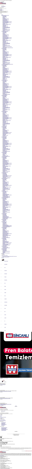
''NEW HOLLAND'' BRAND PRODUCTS (7, 46)
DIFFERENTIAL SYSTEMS (6, 69)
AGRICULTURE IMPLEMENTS (6, 30)
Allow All (5, 468)
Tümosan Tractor (3, 423)
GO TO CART (1, 405)
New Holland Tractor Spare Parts (5, 31)
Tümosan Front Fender (4, 428)
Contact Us (3, 257)
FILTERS (4, 17)
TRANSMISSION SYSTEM (6, 34)
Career (1, 416)
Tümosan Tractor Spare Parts (4, 95)
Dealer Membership (3, 6)
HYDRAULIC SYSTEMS (5, 70)
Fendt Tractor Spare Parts (4, 213)
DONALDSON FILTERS (5, 172)
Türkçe (2, 2)
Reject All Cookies (2, 468)
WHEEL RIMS (4, 75)
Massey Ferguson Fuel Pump (4, 427)
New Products (3, 253)
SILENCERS (4, 67)
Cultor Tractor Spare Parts (4, 248)
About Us (4, 254)
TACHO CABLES (5, 79)
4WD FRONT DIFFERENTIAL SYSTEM (7, 22)
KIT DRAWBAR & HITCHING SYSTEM (7, 21)
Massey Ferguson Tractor (4, 424)
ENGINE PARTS (4, 65)
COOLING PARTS (5, 66)
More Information (2, 455)
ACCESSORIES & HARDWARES (6, 29)
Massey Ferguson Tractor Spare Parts (5, 15)
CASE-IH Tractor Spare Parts (4, 178)
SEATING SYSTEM (5, 78)
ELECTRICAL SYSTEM (5, 26)
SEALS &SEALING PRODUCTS (6, 77)
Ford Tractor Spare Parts (4, 48)
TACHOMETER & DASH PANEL (6, 27)
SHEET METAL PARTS (5, 74)
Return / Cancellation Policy (3, 420)
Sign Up (1, 9)
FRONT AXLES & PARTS (5, 71)
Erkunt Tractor (3, 425)
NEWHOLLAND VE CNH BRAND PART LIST (8, 47)
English (1, 2)
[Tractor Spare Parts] (3, 3)
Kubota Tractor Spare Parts (4, 221)
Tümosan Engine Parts (4, 430)
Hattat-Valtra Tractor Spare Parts (5, 111)
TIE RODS (4, 73)
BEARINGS (4, 28)
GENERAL (4, 110)
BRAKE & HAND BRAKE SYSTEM (7, 24)
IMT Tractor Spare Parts (4, 219)
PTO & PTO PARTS (5, 20)
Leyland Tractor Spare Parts (4, 227)
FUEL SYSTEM (4, 16)
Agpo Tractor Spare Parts (4, 249)
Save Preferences (8, 468)
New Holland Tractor (4, 422)
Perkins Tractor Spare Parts (4, 152)
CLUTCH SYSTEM (5, 19)
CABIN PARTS (4, 25)
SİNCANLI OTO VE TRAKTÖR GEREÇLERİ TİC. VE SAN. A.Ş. (10, 256)
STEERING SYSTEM (5, 23)
